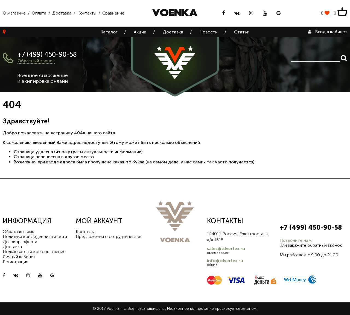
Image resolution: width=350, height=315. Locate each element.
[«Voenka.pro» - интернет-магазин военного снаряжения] (174, 13)
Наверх (333, 306)
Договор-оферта (20, 241)
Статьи (241, 32)
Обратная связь (18, 231)
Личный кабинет (19, 256)
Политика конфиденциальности (35, 236)
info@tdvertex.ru (225, 260)
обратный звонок (324, 245)
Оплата (39, 13)
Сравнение (113, 13)
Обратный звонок (36, 60)
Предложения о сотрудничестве (108, 236)
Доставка (61, 13)
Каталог (109, 32)
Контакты (86, 13)
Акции (140, 32)
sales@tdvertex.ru (226, 248)
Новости (209, 32)
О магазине (14, 13)
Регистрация (15, 261)
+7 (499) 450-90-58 (47, 54)
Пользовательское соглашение (34, 251)
